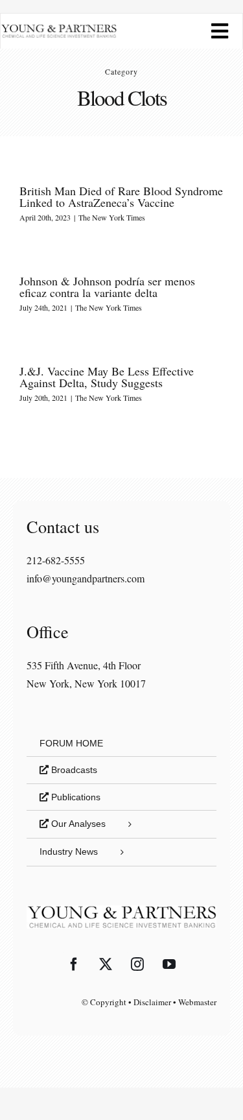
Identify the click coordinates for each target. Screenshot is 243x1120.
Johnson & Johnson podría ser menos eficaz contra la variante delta (107, 286)
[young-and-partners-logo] (59, 29)
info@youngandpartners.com (86, 578)
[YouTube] (169, 964)
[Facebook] (74, 964)
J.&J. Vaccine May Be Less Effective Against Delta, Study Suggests (106, 376)
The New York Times (111, 217)
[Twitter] (105, 964)
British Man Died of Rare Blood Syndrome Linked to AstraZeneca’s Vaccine (121, 196)
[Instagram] (137, 964)
